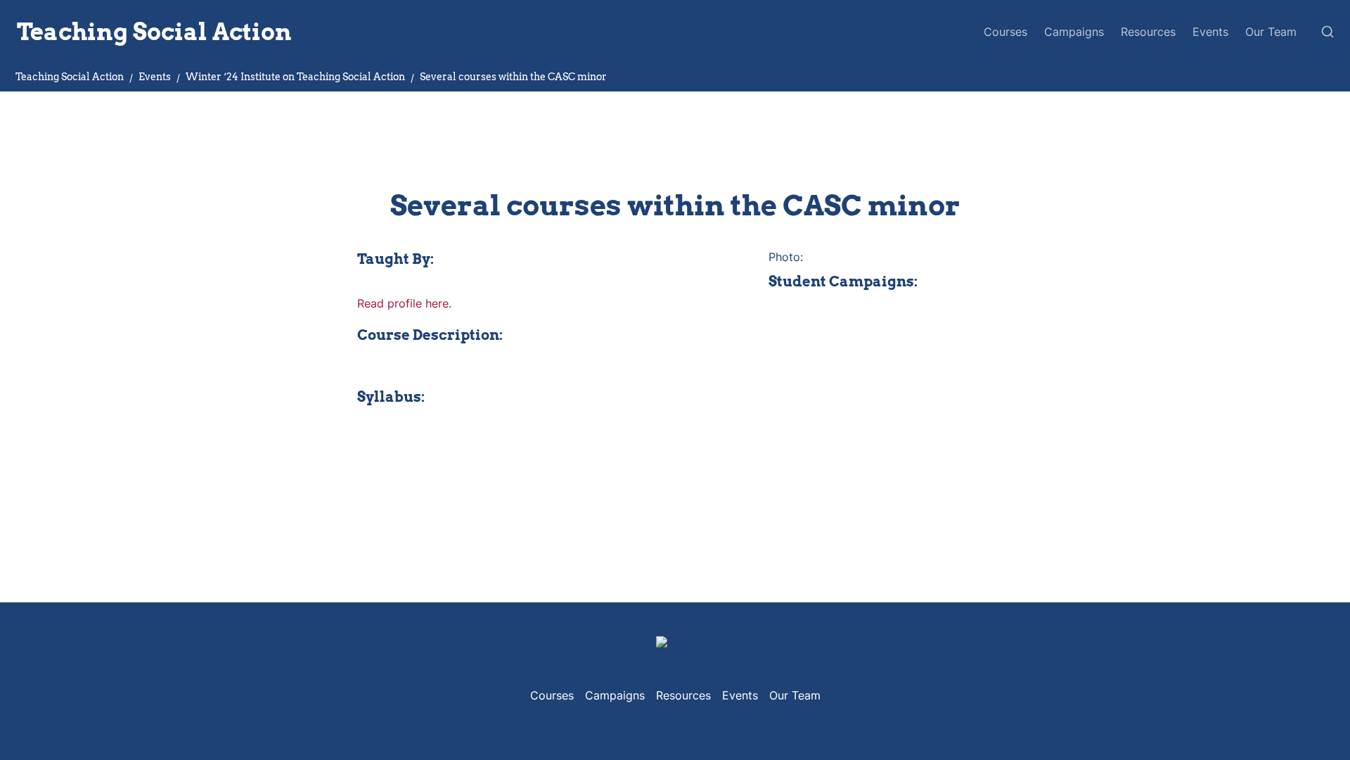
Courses (1005, 32)
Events (1210, 32)
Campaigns (1074, 32)
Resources (1148, 32)
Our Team (1271, 32)
